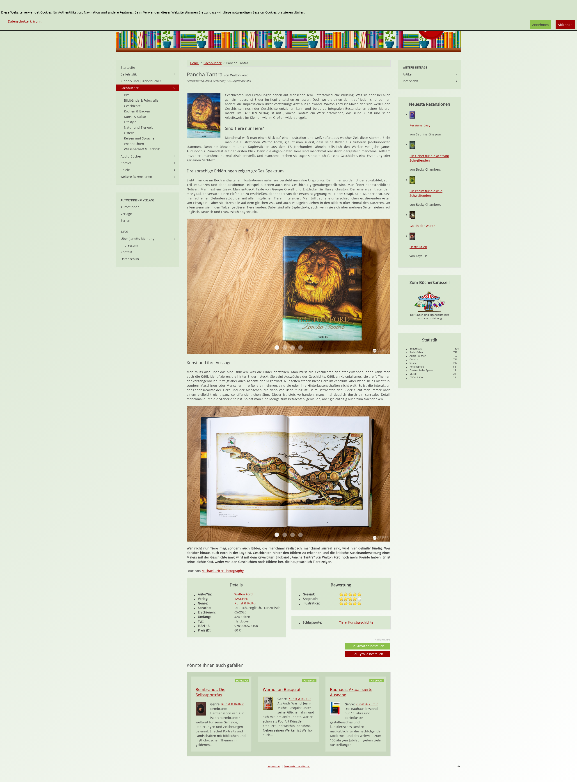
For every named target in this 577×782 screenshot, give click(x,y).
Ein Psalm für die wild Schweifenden (426, 193)
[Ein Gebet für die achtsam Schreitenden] (412, 145)
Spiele (125, 170)
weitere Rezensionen (136, 176)
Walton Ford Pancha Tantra (277, 347)
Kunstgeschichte (360, 622)
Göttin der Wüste (422, 226)
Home (194, 63)
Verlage (126, 214)
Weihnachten (134, 144)
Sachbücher (213, 63)
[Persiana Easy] (412, 114)
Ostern (129, 133)
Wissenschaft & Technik (142, 149)
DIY (126, 95)
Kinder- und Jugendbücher (141, 81)
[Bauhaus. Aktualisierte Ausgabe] (335, 708)
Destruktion (418, 247)
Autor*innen (130, 207)
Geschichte (132, 106)
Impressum (129, 245)
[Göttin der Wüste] (412, 215)
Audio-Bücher (131, 156)
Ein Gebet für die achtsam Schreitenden (429, 158)
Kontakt (126, 252)
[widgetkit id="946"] (277, 535)
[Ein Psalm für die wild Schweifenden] (412, 180)
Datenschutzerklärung (296, 766)
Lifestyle (130, 122)
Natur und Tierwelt (138, 127)
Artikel (407, 74)
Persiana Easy (420, 125)
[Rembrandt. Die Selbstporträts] (201, 708)
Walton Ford (239, 75)
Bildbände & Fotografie (141, 100)
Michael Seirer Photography (223, 571)
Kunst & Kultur (245, 603)
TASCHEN (241, 599)
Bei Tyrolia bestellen (368, 654)
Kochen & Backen (137, 111)
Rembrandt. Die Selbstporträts (210, 692)
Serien (125, 220)
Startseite (128, 67)
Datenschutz (130, 259)
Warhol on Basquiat (281, 689)
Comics (126, 163)
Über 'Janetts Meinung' (138, 238)
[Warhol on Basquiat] (268, 703)
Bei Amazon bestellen (368, 646)
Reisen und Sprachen (140, 138)
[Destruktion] (412, 236)
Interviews (410, 81)
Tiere (343, 622)
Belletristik (129, 74)
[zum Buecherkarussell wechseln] (429, 301)
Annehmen (540, 25)
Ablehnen (565, 25)
